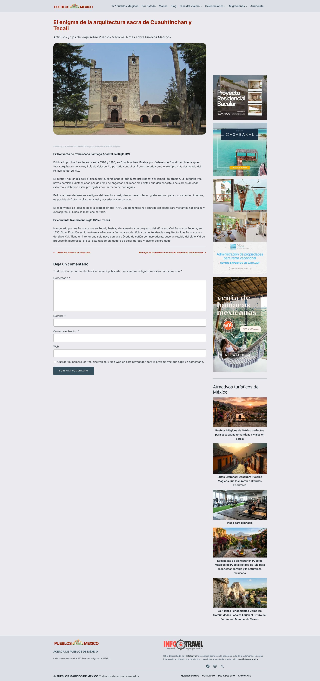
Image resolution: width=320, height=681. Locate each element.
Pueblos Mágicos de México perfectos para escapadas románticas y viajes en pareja (239, 434)
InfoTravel (191, 656)
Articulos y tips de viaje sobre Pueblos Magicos (88, 37)
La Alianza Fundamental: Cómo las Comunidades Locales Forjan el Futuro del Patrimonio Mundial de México (239, 615)
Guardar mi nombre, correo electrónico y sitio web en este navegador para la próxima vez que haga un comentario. (130, 361)
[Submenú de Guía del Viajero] (201, 6)
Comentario (61, 278)
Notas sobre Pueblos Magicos (148, 37)
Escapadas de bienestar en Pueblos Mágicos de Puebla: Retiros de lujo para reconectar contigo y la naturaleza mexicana (240, 567)
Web (56, 346)
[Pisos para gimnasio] (240, 505)
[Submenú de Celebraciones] (225, 6)
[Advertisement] (240, 45)
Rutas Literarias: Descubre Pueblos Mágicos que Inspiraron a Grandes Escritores (240, 481)
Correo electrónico (66, 331)
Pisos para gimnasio (240, 522)
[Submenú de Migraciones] (246, 6)
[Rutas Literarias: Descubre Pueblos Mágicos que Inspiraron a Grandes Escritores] (240, 459)
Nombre (59, 316)
